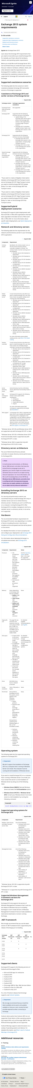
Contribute (4, 1083)
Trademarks (13, 1086)
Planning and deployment (12, 20)
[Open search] (26, 16)
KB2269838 (15, 409)
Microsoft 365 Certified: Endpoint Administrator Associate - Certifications (14, 1058)
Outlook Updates (14, 995)
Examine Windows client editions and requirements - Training (15, 1047)
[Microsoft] (16, 17)
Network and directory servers (10, 42)
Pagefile (25, 625)
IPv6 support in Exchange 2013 (20, 425)
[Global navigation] (1, 16)
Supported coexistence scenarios (10, 38)
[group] (18, 806)
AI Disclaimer (4, 1081)
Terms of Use (4, 1086)
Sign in (30, 16)
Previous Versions (14, 1081)
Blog (22, 1081)
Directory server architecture (9, 44)
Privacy (10, 1083)
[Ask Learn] (28, 20)
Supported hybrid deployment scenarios (12, 40)
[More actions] (30, 20)
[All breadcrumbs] (2, 20)
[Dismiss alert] (30, 2)
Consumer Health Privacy (21, 1083)
